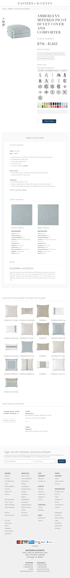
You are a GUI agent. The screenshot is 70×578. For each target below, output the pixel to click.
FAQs (56, 497)
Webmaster (58, 526)
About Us (41, 478)
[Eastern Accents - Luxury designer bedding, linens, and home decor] (35, 3)
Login (57, 478)
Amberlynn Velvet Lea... (58, 320)
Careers (57, 507)
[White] (38, 103)
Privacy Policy (27, 456)
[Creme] (40, 103)
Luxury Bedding (26, 478)
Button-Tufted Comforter (56, 54)
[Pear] (47, 106)
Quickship (24, 515)
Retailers (41, 489)
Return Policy (59, 518)
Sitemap (57, 528)
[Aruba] (62, 103)
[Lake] (38, 106)
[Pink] (60, 106)
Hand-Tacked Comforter (45, 58)
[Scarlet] (58, 106)
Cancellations (59, 505)
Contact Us (41, 481)
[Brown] (56, 103)
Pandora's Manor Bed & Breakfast (9, 531)
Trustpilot (35, 546)
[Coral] (53, 106)
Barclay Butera (9, 499)
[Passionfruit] (56, 106)
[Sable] (47, 103)
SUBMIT (62, 461)
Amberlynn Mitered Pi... (11, 374)
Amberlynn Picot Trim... (27, 356)
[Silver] (66, 103)
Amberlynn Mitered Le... (58, 338)
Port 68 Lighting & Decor (8, 523)
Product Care (59, 491)
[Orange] (51, 106)
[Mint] (40, 106)
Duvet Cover (42, 54)
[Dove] (49, 103)
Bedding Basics (26, 505)
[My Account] (65, 3)
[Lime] (45, 106)
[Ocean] (60, 103)
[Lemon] (49, 106)
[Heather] (66, 106)
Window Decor (26, 489)
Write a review (9, 420)
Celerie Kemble (9, 505)
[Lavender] (64, 106)
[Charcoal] (51, 103)
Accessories (25, 486)
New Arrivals (25, 476)
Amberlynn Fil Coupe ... (11, 320)
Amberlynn (49, 39)
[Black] (53, 103)
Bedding (10, 8)
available (25, 166)
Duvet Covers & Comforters (22, 8)
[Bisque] (42, 103)
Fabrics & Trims (26, 507)
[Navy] (58, 103)
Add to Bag (49, 121)
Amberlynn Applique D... (27, 374)
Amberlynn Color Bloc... (11, 392)
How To (57, 494)
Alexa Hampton (10, 507)
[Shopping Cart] (67, 3)
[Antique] (45, 103)
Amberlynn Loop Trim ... (58, 374)
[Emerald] (42, 106)
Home (4, 8)
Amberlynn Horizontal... (11, 356)
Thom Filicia (9, 502)
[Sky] (64, 103)
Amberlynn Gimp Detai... (27, 320)
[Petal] (62, 106)
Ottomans (24, 502)
